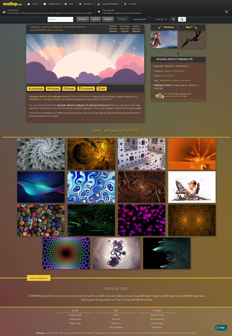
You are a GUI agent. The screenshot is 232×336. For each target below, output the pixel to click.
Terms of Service (157, 319)
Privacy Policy (157, 323)
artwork (89, 295)
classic (120, 295)
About (116, 315)
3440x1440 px (41, 30)
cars (101, 296)
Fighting (157, 295)
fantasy (145, 295)
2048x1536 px (37, 295)
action (49, 295)
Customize (87, 88)
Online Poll (116, 319)
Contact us (116, 323)
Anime (95, 19)
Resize (70, 88)
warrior (139, 299)
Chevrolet (110, 295)
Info (102, 88)
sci (97, 299)
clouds (128, 295)
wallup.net (40, 333)
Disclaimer (157, 327)
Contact (162, 333)
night (196, 295)
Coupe (136, 295)
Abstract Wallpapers (52, 26)
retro (92, 299)
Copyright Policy (157, 315)
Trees (118, 299)
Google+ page (75, 323)
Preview (54, 88)
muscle (179, 295)
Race (202, 295)
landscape (168, 295)
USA (132, 299)
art (81, 295)
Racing (85, 299)
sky (101, 299)
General (83, 19)
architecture (72, 295)
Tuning (126, 299)
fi (151, 295)
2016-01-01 (169, 75)
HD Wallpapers (116, 327)
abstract (50, 30)
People (107, 19)
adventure (59, 295)
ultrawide (59, 30)
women (148, 299)
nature (188, 296)
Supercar (109, 299)
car (96, 295)
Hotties (122, 19)
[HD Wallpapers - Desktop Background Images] (12, 4)
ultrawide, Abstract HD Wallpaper (45, 96)
